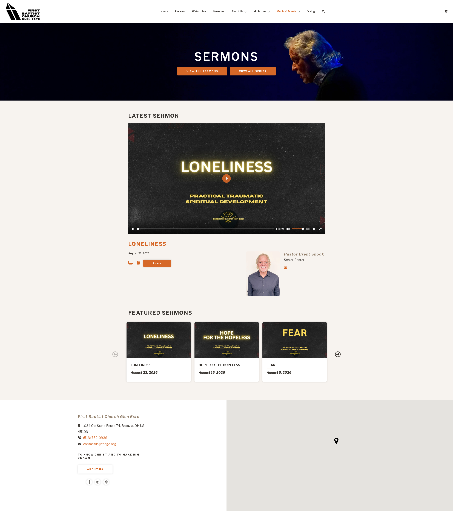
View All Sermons (202, 71)
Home (164, 11)
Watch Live (199, 11)
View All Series (252, 71)
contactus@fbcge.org (99, 444)
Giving (311, 11)
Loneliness (147, 244)
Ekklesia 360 (85, 492)
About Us (237, 11)
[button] (336, 441)
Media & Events (286, 11)
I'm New (180, 11)
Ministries (260, 11)
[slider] (206, 229)
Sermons (218, 11)
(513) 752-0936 (95, 438)
